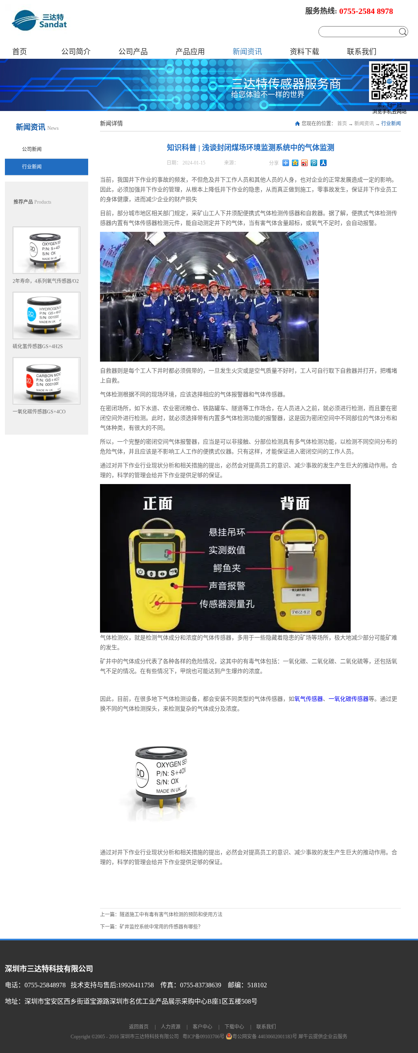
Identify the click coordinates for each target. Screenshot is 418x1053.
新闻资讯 (364, 124)
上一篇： (161, 914)
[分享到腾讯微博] (314, 163)
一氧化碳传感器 (349, 698)
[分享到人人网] (323, 163)
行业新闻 (391, 124)
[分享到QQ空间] (295, 163)
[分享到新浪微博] (304, 163)
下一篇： (151, 927)
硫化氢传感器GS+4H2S (38, 346)
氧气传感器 (308, 698)
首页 (19, 52)
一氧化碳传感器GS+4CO (39, 412)
